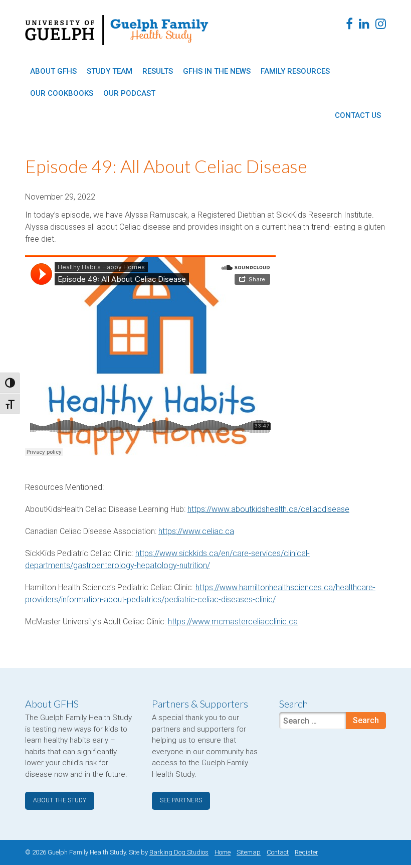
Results (157, 71)
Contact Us (358, 115)
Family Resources (295, 71)
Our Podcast (129, 93)
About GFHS (53, 71)
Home (223, 852)
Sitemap (249, 852)
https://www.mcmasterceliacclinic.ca (233, 621)
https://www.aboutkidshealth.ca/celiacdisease (268, 509)
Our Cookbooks (61, 93)
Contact (278, 852)
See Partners (181, 800)
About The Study (59, 800)
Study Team (109, 71)
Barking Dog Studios (179, 852)
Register (306, 852)
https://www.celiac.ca (196, 531)
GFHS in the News (217, 71)
